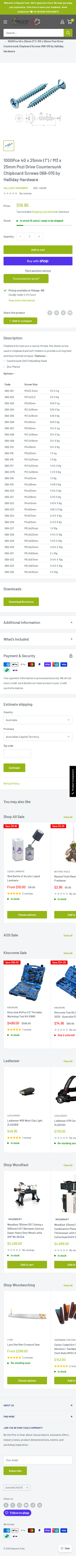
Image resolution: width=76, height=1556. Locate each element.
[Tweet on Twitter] (63, 312)
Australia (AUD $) (13, 1487)
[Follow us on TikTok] (32, 1505)
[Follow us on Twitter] (12, 1505)
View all (67, 817)
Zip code (8, 745)
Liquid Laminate (16, 871)
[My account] (62, 22)
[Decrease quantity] (20, 236)
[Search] (68, 33)
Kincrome (12, 1007)
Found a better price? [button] (26, 278)
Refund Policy (11, 783)
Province (9, 728)
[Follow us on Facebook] (6, 1505)
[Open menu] (5, 22)
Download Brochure (21, 601)
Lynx (10, 1339)
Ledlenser (13, 1115)
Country (8, 712)
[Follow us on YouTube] (26, 1505)
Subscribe (15, 1470)
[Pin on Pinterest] (56, 312)
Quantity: (9, 236)
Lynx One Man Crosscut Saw (23, 1344)
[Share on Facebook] (49, 312)
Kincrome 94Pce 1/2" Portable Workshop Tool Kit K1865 (24, 1014)
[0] (69, 22)
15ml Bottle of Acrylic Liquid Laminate (23, 878)
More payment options (38, 270)
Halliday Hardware (16, 188)
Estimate (14, 767)
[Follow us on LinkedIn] (39, 1505)
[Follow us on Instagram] (19, 1505)
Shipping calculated (43, 211)
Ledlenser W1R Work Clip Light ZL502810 (24, 1122)
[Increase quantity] (39, 236)
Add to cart (38, 249)
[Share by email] (70, 312)
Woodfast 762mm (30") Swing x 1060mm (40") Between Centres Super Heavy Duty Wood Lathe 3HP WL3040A (25, 1231)
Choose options (27, 914)
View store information (21, 300)
